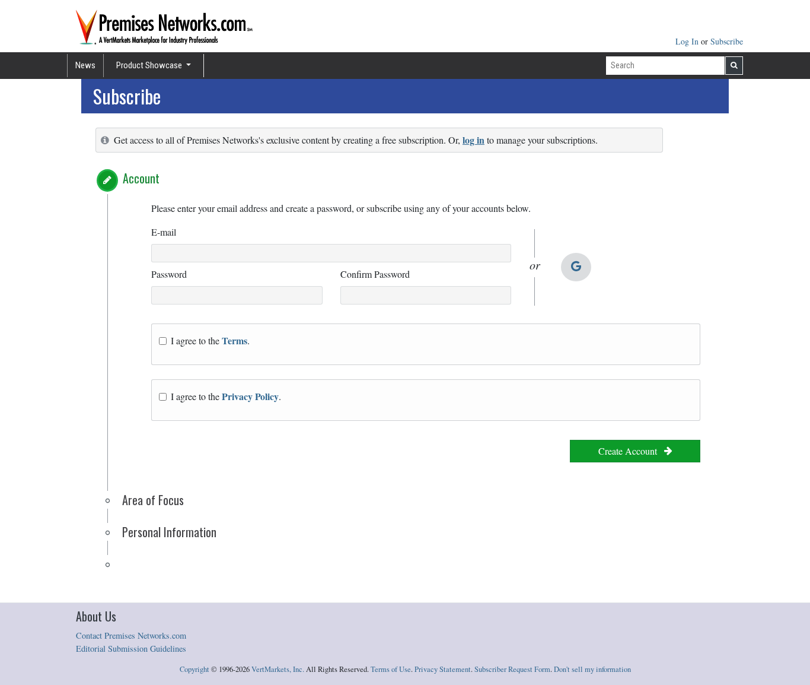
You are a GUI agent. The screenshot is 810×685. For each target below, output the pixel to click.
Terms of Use (391, 669)
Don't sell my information (592, 669)
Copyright (194, 669)
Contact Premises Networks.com (131, 635)
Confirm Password (375, 274)
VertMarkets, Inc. (277, 669)
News (85, 65)
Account (141, 178)
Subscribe (726, 41)
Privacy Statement (442, 669)
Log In (688, 41)
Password (169, 274)
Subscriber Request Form (512, 669)
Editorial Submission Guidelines (131, 648)
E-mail (163, 232)
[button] (107, 180)
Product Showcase (150, 65)
